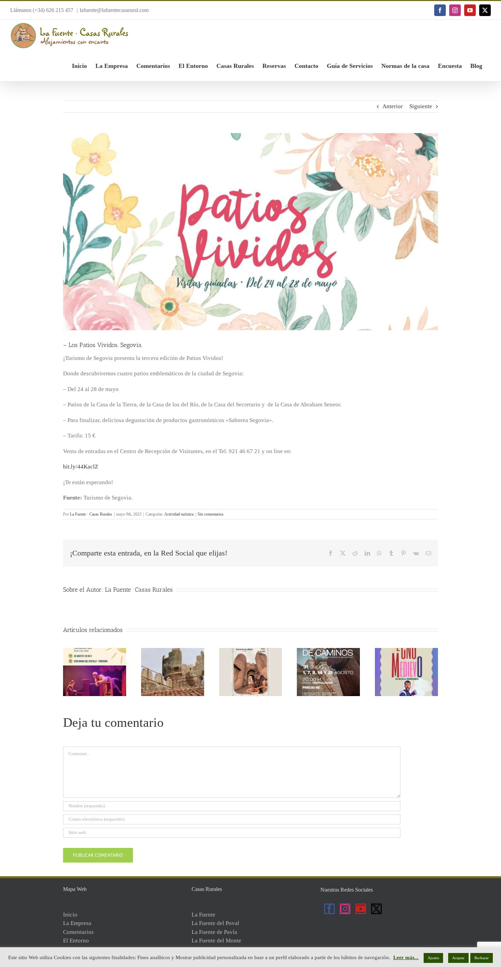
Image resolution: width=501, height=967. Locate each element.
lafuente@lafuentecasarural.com (114, 10)
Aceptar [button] (458, 958)
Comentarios (78, 932)
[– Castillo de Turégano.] (172, 651)
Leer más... (406, 957)
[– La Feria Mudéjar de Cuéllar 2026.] (250, 651)
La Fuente (203, 914)
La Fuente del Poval (215, 923)
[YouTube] (360, 909)
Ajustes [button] (433, 958)
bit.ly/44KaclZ (80, 466)
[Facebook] (329, 909)
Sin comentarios (211, 514)
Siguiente (420, 106)
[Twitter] (376, 909)
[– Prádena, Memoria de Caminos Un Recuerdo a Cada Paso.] (328, 651)
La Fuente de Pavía (214, 932)
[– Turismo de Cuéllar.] (406, 651)
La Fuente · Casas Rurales (91, 514)
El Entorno (76, 940)
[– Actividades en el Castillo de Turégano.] (94, 651)
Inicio (70, 914)
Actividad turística (179, 514)
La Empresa (77, 923)
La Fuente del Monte (216, 940)
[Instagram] (345, 909)
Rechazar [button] (481, 958)
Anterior (392, 106)
